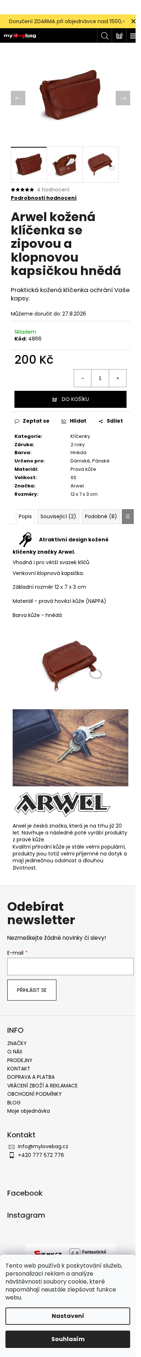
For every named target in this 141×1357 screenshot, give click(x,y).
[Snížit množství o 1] (82, 378)
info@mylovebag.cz (43, 1146)
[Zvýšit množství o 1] (117, 378)
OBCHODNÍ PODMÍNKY (34, 1094)
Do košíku (75, 399)
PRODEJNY (20, 1060)
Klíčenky (80, 436)
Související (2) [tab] (58, 516)
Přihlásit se (32, 990)
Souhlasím (68, 1339)
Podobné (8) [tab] (101, 516)
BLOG (14, 1102)
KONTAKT (18, 1068)
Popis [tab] (25, 516)
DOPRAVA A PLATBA (31, 1077)
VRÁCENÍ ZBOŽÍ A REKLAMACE (42, 1085)
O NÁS (14, 1051)
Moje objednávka (28, 1111)
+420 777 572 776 (41, 1155)
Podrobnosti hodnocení (44, 198)
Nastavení (68, 1316)
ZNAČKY (17, 1043)
